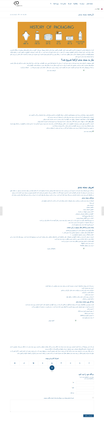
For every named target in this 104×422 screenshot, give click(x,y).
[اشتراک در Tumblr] (42, 363)
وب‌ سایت (72, 392)
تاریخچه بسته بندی (86, 14)
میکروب (73, 232)
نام (73, 382)
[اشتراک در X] (79, 363)
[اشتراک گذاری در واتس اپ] (70, 363)
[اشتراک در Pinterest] (61, 363)
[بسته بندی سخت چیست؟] (102, 211)
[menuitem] (89, 3)
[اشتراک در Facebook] (89, 363)
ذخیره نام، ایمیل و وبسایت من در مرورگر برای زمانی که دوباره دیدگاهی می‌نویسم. (59, 398)
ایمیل (72, 387)
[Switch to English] (101, 9)
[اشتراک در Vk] (33, 363)
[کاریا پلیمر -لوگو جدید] (18, 3)
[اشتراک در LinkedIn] (52, 363)
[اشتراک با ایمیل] (14, 363)
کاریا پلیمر (49, 54)
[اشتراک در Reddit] (24, 363)
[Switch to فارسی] (97, 9)
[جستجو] (50, 3)
